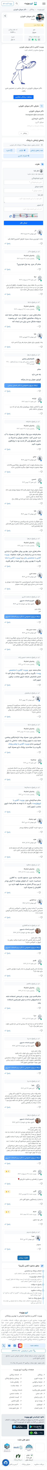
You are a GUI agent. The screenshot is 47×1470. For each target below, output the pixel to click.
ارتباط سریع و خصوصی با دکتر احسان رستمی (23, 385)
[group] (39, 1464)
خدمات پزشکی (14, 1374)
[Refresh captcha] (25, 215)
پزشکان (32, 9)
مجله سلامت (15, 1385)
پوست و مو (39, 1401)
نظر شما (40, 195)
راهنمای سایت (14, 1382)
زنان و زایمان (38, 1397)
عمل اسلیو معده (14, 1408)
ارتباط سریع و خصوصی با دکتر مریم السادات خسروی (22, 616)
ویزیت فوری (38, 1378)
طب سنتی (39, 1393)
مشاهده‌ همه (34, 1345)
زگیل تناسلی (15, 1401)
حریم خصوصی (38, 1385)
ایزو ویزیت (40, 9)
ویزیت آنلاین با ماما (12, 557)
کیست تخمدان (14, 1397)
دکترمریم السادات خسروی (27, 601)
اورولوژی (40, 1404)
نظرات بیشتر (23, 1257)
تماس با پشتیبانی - (22, 1351)
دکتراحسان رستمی (28, 359)
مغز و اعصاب (38, 1408)
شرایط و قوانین (38, 1382)
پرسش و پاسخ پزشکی (12, 1378)
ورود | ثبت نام (7, 3)
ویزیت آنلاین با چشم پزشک (18, 744)
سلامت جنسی (14, 1393)
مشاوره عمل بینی (13, 1404)
